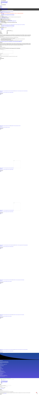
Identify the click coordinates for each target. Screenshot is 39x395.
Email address (1, 390)
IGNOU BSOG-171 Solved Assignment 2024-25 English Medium (6, 169)
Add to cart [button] (1, 128)
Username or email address (3, 385)
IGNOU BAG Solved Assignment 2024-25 (6, 24)
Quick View (1, 91)
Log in (4, 387)
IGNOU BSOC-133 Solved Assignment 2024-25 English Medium (6, 246)
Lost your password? (2, 388)
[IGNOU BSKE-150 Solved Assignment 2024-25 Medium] (12, 314)
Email (0, 55)
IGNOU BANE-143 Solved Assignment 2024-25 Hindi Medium (18, 24)
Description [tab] (2, 28)
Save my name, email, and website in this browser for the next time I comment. (9, 56)
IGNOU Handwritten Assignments (4, 1)
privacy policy (5, 393)
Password (1, 386)
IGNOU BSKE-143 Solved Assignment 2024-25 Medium (6, 281)
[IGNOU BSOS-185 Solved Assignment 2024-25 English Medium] (14, 349)
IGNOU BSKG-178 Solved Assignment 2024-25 (5, 127)
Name (1, 54)
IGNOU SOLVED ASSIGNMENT (4, 9)
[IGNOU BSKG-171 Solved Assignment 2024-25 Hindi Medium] (7, 14)
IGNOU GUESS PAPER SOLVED (4, 381)
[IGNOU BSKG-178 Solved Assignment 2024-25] (10, 125)
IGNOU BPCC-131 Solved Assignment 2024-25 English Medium (6, 211)
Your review (1, 53)
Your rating (1, 49)
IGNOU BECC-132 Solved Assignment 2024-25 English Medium (6, 92)
